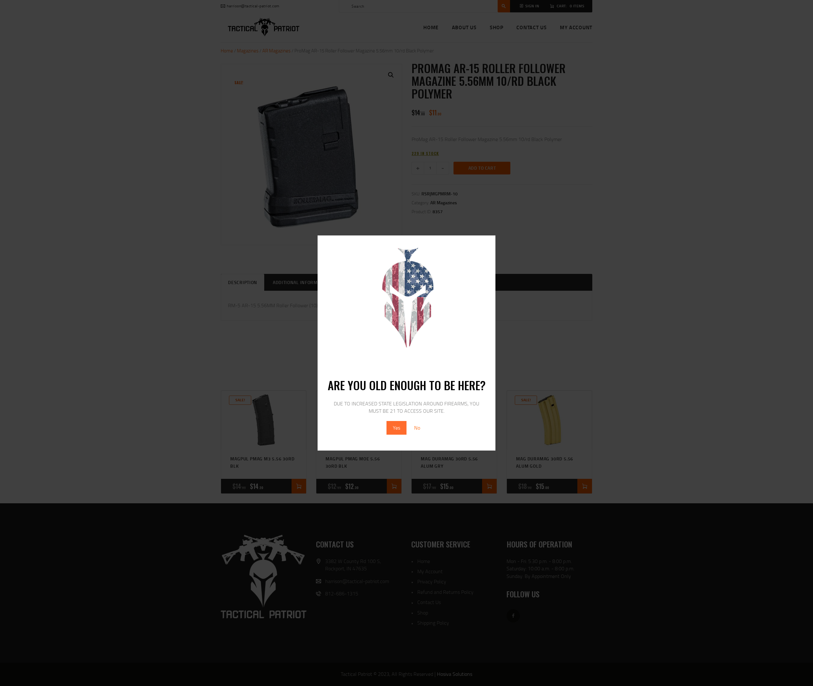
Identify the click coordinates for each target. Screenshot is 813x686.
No (417, 427)
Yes (396, 427)
